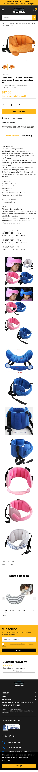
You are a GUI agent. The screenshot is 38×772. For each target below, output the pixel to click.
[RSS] (14, 736)
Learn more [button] (6, 760)
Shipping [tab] (27, 135)
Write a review (19, 671)
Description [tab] (12, 135)
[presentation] (3, 598)
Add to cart (19, 111)
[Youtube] (6, 736)
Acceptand (17, 645)
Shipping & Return (8, 122)
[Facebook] (2, 736)
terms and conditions (17, 644)
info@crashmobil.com (11, 720)
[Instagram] (10, 736)
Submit (19, 650)
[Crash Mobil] (19, 10)
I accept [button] (19, 766)
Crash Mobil (5, 74)
